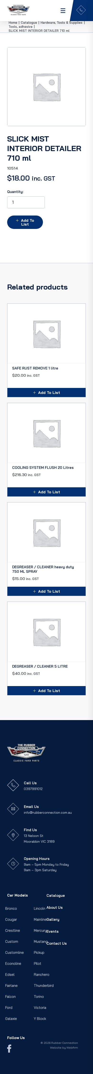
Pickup (39, 952)
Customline (14, 952)
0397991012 (33, 789)
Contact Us (56, 943)
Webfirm (72, 1047)
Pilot (37, 963)
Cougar (11, 919)
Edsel (10, 974)
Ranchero (41, 974)
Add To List (27, 222)
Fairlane (11, 985)
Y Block (40, 1018)
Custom (11, 941)
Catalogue (55, 895)
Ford (8, 1007)
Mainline (40, 919)
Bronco (11, 908)
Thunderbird (44, 985)
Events (52, 931)
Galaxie (11, 1018)
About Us (54, 907)
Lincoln (39, 908)
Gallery (52, 919)
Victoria (40, 1007)
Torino (39, 996)
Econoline (13, 963)
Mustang (41, 941)
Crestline (12, 930)
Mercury (40, 930)
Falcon (10, 996)
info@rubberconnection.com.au (48, 812)
